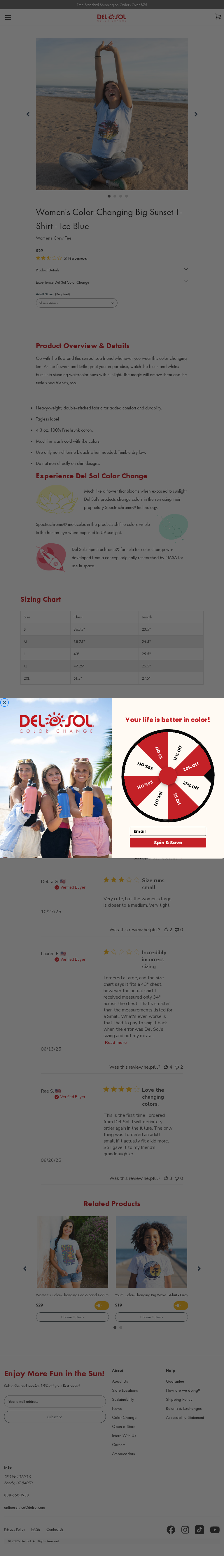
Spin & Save (168, 842)
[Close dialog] (4, 702)
